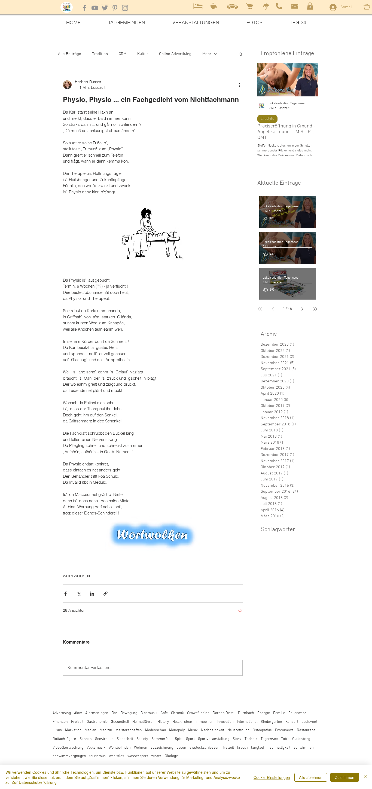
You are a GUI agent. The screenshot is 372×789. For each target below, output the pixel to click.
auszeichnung (162, 747)
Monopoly (177, 730)
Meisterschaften (128, 730)
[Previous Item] (266, 79)
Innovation (225, 722)
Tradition (100, 53)
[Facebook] (85, 8)
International (247, 722)
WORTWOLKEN (76, 576)
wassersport (137, 756)
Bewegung (129, 713)
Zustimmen (344, 777)
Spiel (179, 739)
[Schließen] (365, 777)
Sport (190, 739)
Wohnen (140, 747)
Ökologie (172, 756)
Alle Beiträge (69, 53)
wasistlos (116, 756)
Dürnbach (246, 713)
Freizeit (77, 722)
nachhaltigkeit (278, 747)
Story (237, 739)
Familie (279, 713)
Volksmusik (96, 747)
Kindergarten (271, 722)
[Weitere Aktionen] (239, 84)
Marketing (73, 730)
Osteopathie (262, 730)
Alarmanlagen (96, 713)
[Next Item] (309, 79)
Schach (86, 739)
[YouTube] (95, 8)
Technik (251, 739)
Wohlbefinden (120, 747)
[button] (310, 6)
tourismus (97, 756)
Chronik (177, 713)
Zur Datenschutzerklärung (34, 782)
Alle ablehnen (310, 777)
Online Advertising (175, 53)
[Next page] (302, 309)
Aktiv (78, 713)
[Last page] (315, 309)
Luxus (57, 730)
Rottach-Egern (64, 739)
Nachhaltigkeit (212, 730)
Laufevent (309, 722)
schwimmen (304, 747)
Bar (114, 713)
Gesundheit (120, 722)
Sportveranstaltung (213, 739)
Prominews (284, 730)
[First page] (260, 309)
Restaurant (306, 730)
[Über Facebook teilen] (65, 593)
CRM (122, 53)
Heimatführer (143, 722)
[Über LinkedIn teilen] (92, 593)
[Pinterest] (115, 8)
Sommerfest (161, 739)
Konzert (291, 722)
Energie (263, 713)
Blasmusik (149, 713)
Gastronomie (97, 722)
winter (156, 756)
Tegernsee (269, 739)
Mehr (206, 53)
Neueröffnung (238, 730)
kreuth (242, 747)
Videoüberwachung (68, 747)
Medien (90, 730)
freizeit (228, 747)
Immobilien (205, 722)
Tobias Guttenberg (295, 739)
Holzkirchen (182, 722)
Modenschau (155, 730)
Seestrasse (104, 739)
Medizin (106, 730)
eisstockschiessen (204, 747)
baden (181, 747)
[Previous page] (273, 309)
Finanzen (60, 722)
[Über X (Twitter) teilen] (78, 593)
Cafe (164, 713)
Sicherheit (125, 739)
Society (142, 739)
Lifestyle (267, 119)
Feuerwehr (297, 713)
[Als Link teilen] (105, 593)
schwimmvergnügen (69, 756)
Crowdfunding (198, 713)
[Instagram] (125, 8)
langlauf (257, 747)
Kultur (142, 53)
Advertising (62, 713)
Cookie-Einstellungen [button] (272, 777)
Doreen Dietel (224, 713)
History (163, 722)
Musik (193, 730)
